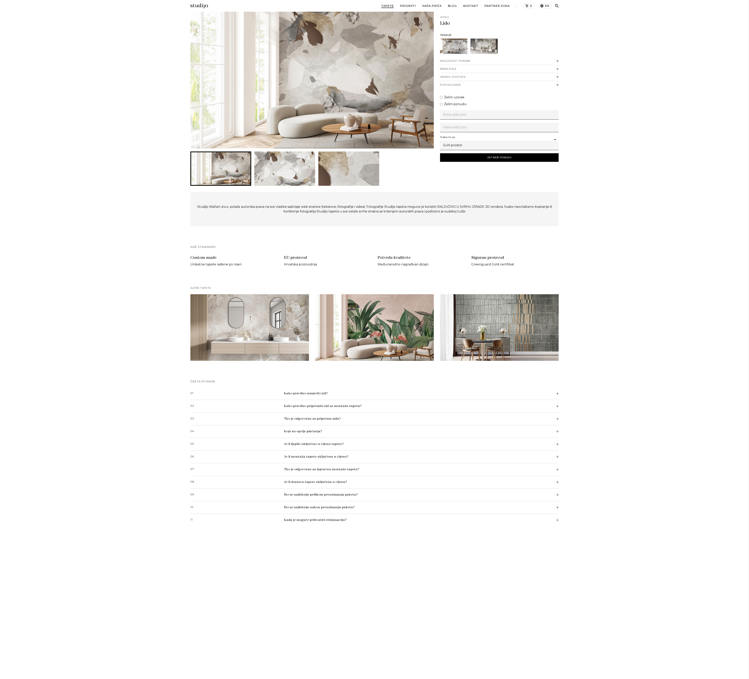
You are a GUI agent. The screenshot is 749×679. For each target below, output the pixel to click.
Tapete (387, 6)
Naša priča (432, 6)
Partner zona (497, 6)
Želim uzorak (454, 97)
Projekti (408, 6)
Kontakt (470, 6)
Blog (452, 6)
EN (547, 6)
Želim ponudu (455, 104)
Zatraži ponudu (499, 157)
